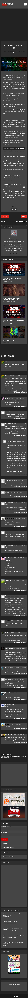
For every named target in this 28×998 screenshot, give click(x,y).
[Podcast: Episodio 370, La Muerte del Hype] (14, 311)
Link (20, 184)
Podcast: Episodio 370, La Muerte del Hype (14, 321)
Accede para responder (20, 370)
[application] (14, 148)
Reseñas (6, 916)
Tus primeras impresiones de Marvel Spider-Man (13, 943)
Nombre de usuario (6, 826)
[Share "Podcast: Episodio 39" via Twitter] (15, 209)
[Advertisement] (14, 23)
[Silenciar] (18, 148)
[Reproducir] (5, 148)
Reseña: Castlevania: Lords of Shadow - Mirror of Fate (13, 914)
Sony (5, 945)
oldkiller (7, 621)
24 (14, 53)
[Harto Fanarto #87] (14, 332)
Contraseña (4, 832)
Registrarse (6, 843)
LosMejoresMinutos (15, 177)
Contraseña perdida (8, 847)
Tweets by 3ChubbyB (8, 856)
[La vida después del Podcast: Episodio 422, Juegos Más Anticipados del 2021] (14, 290)
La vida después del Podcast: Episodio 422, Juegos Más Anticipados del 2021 (11, 299)
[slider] (22, 148)
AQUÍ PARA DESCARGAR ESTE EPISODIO (14, 156)
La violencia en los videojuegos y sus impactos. (13, 928)
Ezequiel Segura (12, 51)
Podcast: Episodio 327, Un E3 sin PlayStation (12, 279)
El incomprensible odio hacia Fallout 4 (13, 936)
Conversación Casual (10, 923)
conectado (16, 756)
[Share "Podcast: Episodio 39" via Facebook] (12, 209)
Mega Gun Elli (9, 518)
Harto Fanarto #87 (8, 340)
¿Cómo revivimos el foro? (10, 921)
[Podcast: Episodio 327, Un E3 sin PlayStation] (14, 269)
